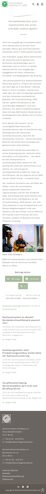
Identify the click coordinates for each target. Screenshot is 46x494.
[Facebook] (23, 487)
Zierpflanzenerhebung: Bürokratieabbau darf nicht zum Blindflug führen (19, 385)
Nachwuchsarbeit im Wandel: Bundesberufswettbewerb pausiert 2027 (21, 320)
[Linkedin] (27, 487)
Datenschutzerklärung (13, 476)
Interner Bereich (10, 470)
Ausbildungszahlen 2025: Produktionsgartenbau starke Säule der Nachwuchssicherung (21, 353)
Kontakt (6, 473)
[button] (33, 4)
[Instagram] (18, 487)
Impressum (7, 479)
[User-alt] (38, 4)
